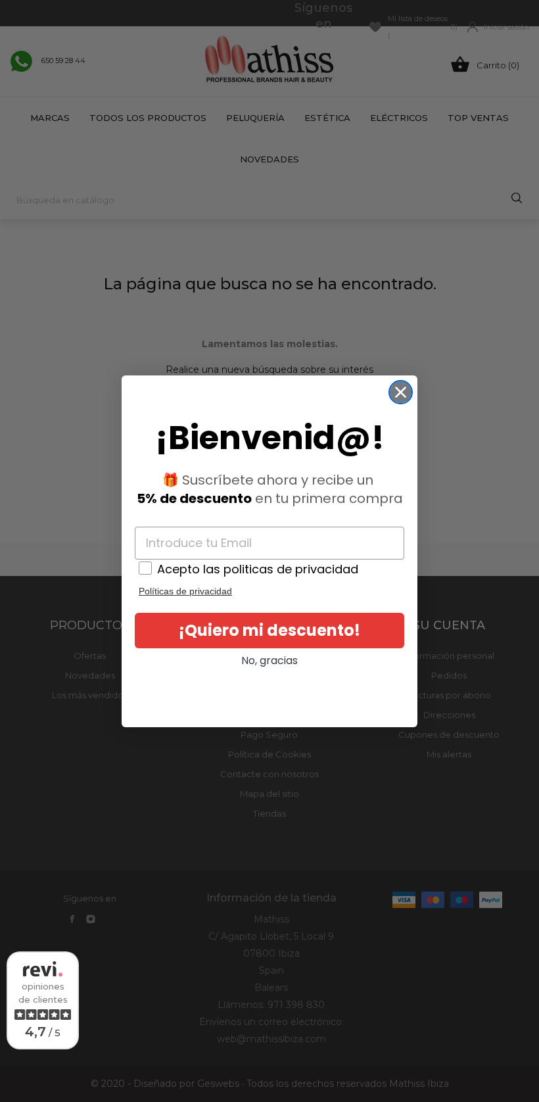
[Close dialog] (400, 392)
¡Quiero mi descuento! (269, 630)
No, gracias (269, 660)
